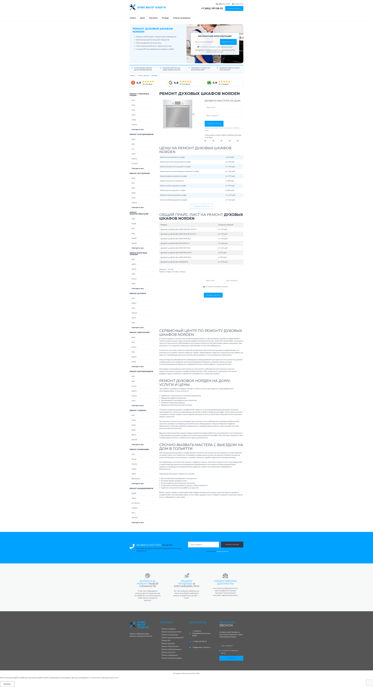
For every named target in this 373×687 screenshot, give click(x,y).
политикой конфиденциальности (105, 678)
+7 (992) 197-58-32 (212, 8)
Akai (133, 105)
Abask (134, 224)
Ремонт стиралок (169, 629)
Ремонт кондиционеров (141, 488)
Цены (142, 18)
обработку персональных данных (221, 47)
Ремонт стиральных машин (139, 94)
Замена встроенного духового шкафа (175, 167)
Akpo (134, 193)
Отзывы (165, 18)
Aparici (134, 243)
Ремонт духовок (143, 75)
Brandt (134, 440)
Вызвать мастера (214, 124)
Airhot (134, 347)
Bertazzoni (136, 479)
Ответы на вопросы (181, 18)
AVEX (134, 284)
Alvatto (134, 464)
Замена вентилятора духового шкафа (175, 162)
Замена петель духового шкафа (173, 186)
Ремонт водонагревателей (139, 213)
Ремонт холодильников (141, 134)
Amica (134, 386)
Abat (133, 139)
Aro (133, 149)
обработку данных (222, 286)
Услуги (133, 18)
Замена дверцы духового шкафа (173, 176)
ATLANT (135, 164)
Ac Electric (136, 503)
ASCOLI (134, 159)
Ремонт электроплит (140, 332)
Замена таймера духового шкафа (173, 200)
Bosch (134, 435)
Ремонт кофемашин (139, 449)
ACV (133, 228)
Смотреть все (138, 129)
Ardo (133, 115)
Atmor (134, 279)
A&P (133, 219)
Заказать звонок (234, 8)
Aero (133, 513)
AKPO (134, 264)
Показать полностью (201, 206)
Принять (7, 684)
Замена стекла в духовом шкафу (173, 195)
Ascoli (134, 269)
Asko (133, 274)
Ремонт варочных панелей (138, 253)
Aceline (134, 508)
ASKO (134, 420)
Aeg (133, 233)
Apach (134, 357)
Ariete (134, 469)
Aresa (134, 120)
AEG (133, 100)
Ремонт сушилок (138, 410)
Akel (133, 110)
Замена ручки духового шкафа (172, 190)
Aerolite (135, 518)
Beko (134, 430)
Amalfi (134, 238)
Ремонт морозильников (141, 371)
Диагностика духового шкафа (172, 157)
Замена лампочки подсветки (172, 181)
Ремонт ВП (166, 640)
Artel (134, 154)
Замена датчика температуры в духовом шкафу (179, 171)
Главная (132, 75)
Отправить (231, 658)
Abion (134, 498)
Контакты (153, 18)
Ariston (134, 125)
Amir (133, 308)
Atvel (134, 425)
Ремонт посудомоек (140, 173)
